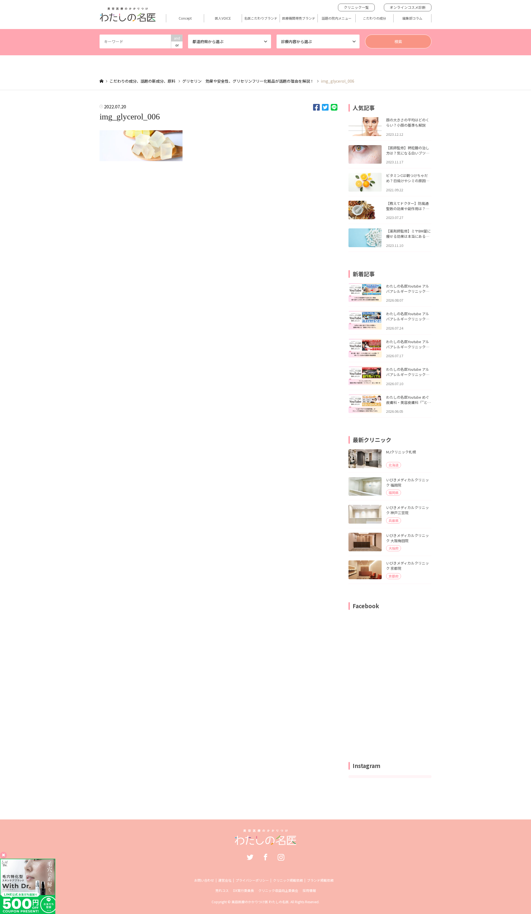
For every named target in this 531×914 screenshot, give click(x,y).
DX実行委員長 (243, 890)
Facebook (265, 857)
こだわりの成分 (374, 18)
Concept (185, 18)
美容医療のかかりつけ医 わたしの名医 (260, 901)
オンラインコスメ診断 (408, 7)
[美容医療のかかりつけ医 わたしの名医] (266, 842)
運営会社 (224, 880)
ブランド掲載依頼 (320, 880)
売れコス (222, 890)
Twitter (250, 857)
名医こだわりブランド (260, 18)
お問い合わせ (204, 880)
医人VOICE (223, 18)
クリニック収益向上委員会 (278, 890)
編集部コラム (412, 18)
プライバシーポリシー (252, 880)
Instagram (281, 857)
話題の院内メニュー (337, 18)
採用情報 (309, 890)
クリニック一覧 (356, 7)
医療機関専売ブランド (298, 18)
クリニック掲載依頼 (288, 880)
